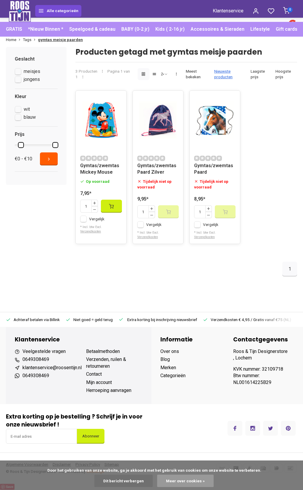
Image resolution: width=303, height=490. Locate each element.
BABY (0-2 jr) (135, 29)
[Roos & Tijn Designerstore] (20, 11)
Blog (165, 359)
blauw (30, 117)
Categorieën (173, 375)
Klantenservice (228, 11)
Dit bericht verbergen (123, 480)
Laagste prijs (258, 74)
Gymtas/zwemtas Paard (213, 169)
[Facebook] (235, 428)
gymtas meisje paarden (60, 39)
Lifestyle (260, 29)
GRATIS (14, 29)
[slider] (21, 145)
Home (11, 39)
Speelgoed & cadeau (92, 29)
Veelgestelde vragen (44, 351)
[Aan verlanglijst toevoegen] (117, 99)
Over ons (169, 351)
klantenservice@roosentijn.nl (52, 367)
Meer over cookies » (185, 480)
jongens (32, 79)
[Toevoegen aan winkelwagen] (111, 206)
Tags (27, 39)
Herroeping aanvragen (108, 390)
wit (27, 109)
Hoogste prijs (283, 74)
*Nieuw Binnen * (45, 29)
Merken (168, 367)
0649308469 (35, 359)
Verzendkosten (90, 231)
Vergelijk (96, 218)
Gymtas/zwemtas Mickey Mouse (99, 169)
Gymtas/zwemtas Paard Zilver (156, 169)
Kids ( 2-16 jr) (170, 29)
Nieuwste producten (223, 74)
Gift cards (286, 29)
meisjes (32, 71)
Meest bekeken (193, 74)
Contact (94, 374)
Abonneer (90, 436)
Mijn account (99, 382)
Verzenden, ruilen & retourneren (106, 362)
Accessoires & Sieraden (217, 29)
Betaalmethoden (103, 351)
